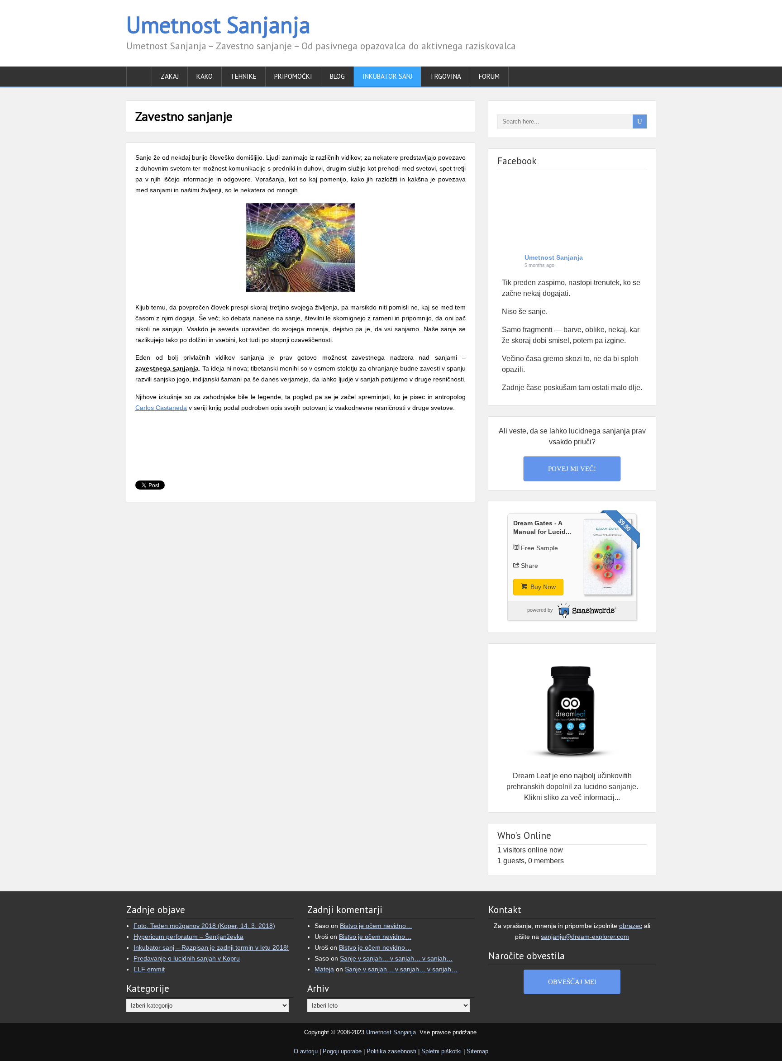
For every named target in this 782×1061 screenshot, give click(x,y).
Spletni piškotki (441, 1051)
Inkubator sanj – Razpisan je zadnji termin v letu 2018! (211, 947)
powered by (540, 610)
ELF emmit (149, 969)
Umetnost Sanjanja (218, 24)
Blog (337, 76)
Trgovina (445, 76)
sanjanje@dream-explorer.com (585, 936)
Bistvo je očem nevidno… (376, 925)
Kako (204, 76)
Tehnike (243, 76)
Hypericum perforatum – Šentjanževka (188, 936)
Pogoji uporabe (342, 1051)
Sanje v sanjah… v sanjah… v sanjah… (396, 958)
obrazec (630, 925)
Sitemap (477, 1051)
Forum (489, 76)
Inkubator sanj (387, 76)
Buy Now (542, 586)
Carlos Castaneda (161, 407)
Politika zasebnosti (391, 1051)
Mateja (324, 969)
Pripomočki (293, 76)
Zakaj (170, 76)
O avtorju (306, 1051)
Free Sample (539, 548)
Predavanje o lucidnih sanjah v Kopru (187, 958)
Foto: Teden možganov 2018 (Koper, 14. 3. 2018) (204, 925)
